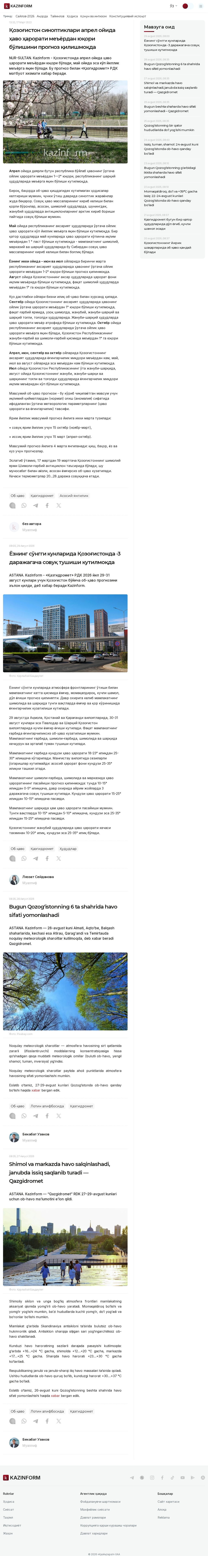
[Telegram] (35, 506)
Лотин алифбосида (47, 1106)
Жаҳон (8, 1533)
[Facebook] (47, 506)
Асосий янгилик (74, 496)
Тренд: (8, 16)
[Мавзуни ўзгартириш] (188, 6)
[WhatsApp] (24, 506)
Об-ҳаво (17, 496)
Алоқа (162, 1509)
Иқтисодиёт (12, 1525)
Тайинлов (57, 16)
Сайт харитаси (168, 1502)
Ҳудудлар (68, 849)
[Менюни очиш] (201, 6)
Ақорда (42, 16)
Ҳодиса (72, 16)
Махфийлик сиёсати (95, 1509)
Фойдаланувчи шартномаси (100, 1502)
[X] (58, 506)
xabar (36, 1090)
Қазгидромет (42, 496)
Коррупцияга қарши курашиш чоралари (108, 1525)
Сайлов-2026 (25, 16)
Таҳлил (8, 1517)
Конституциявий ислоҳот (127, 16)
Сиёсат (8, 1509)
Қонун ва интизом (93, 16)
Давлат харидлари (93, 1533)
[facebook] (162, 1478)
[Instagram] (12, 506)
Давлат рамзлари (93, 1517)
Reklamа (164, 1517)
